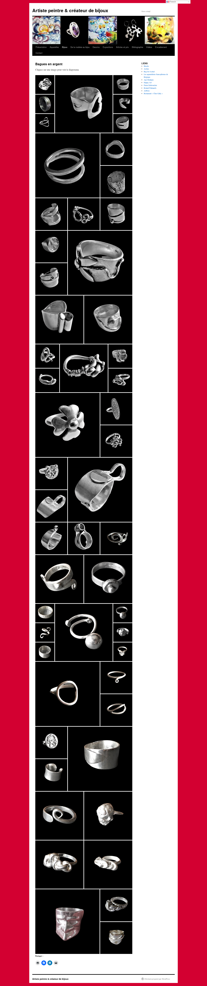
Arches (146, 69)
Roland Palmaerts (150, 88)
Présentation (41, 47)
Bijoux (64, 47)
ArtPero (147, 90)
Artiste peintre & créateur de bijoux (70, 10)
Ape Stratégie (149, 79)
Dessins (96, 47)
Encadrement (161, 47)
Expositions (108, 47)
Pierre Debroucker (150, 85)
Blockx (146, 66)
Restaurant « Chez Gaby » (153, 93)
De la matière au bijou (80, 47)
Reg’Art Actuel (149, 71)
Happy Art (148, 82)
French (172, 2)
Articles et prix (122, 47)
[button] (44, 123)
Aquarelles (54, 47)
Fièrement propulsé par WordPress (157, 979)
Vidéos (149, 47)
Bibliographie (137, 47)
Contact (39, 52)
